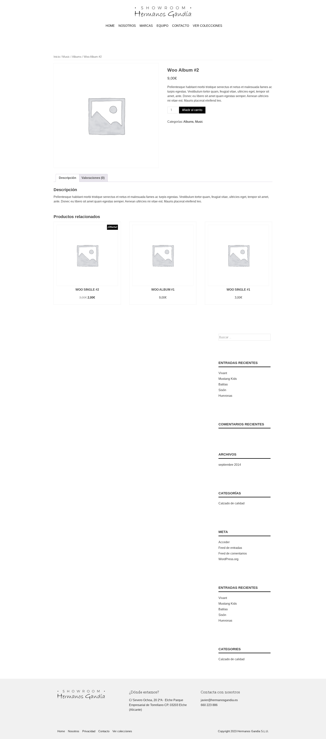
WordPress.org (228, 559)
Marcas (146, 25)
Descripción (67, 177)
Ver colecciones (207, 25)
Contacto (180, 25)
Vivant (222, 373)
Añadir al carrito (192, 110)
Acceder (224, 542)
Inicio (57, 56)
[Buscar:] (244, 337)
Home (110, 25)
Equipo (162, 25)
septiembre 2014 (229, 464)
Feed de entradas (230, 547)
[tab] (67, 178)
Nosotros (127, 25)
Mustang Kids (227, 378)
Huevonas (225, 395)
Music (66, 56)
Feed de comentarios (232, 553)
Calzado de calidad (231, 503)
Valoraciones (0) (93, 177)
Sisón (222, 390)
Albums (77, 56)
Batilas (223, 384)
